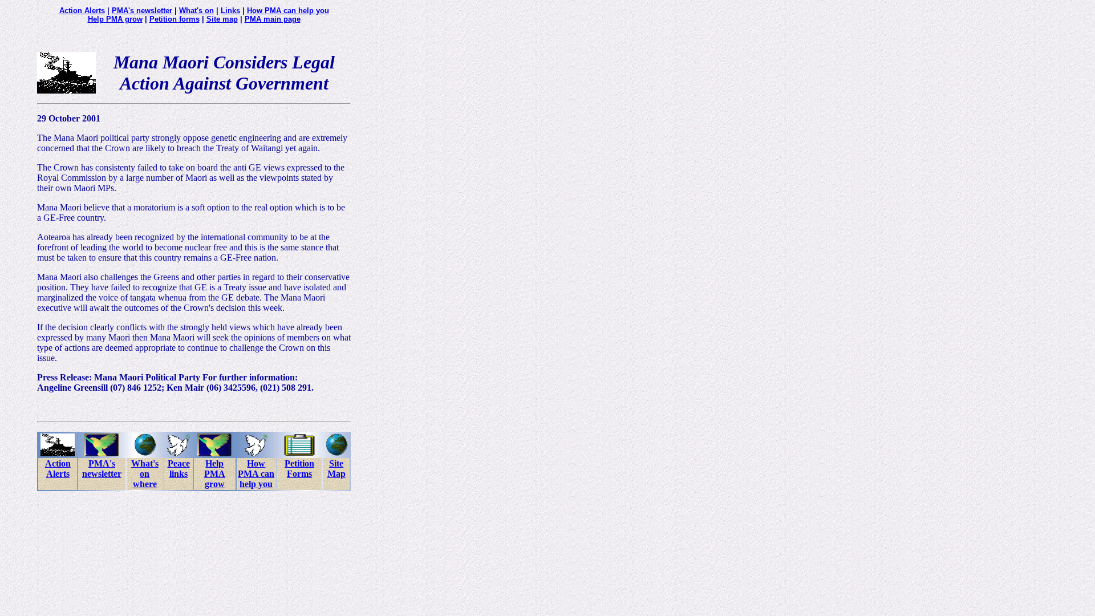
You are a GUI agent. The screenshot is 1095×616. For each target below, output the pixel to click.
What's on (196, 10)
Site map (222, 19)
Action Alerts (82, 10)
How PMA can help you (288, 10)
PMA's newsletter (142, 10)
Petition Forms (299, 469)
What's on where (145, 474)
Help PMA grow (115, 19)
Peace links (179, 469)
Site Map (336, 469)
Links (230, 10)
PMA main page (273, 19)
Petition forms (174, 19)
